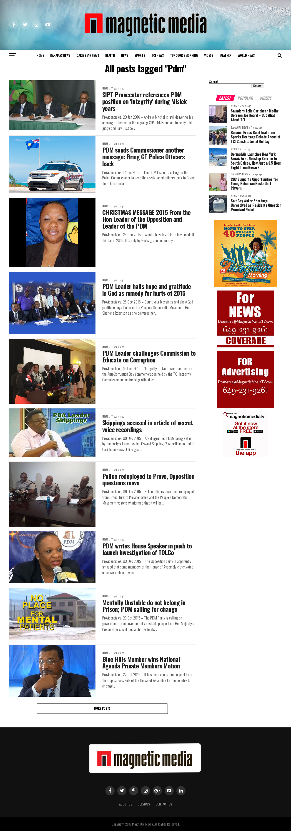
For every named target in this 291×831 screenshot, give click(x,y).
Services (144, 804)
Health (110, 55)
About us (125, 804)
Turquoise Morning (184, 55)
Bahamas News (60, 55)
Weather (225, 55)
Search (213, 81)
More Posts (102, 708)
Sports (140, 55)
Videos (208, 55)
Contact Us (164, 804)
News (124, 55)
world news (246, 55)
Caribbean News (88, 55)
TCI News (157, 55)
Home (40, 55)
